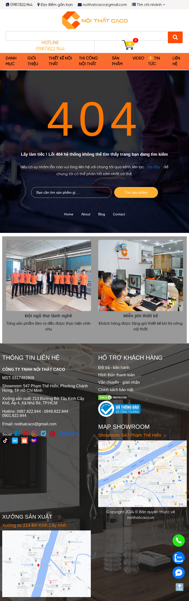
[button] (35, 61)
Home (68, 214)
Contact (119, 214)
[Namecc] (175, 37)
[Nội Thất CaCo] (94, 20)
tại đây (154, 167)
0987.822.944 (20, 5)
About (85, 214)
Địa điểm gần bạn (56, 5)
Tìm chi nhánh (149, 5)
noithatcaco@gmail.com (105, 5)
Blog (101, 214)
